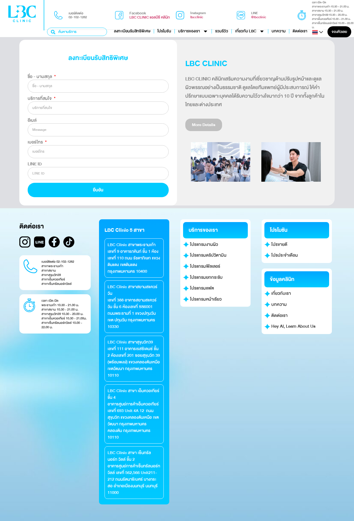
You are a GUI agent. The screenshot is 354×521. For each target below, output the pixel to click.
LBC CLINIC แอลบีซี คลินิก (149, 17)
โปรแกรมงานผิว (203, 244)
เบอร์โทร (36, 142)
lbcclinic (196, 17)
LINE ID (35, 164)
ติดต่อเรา (300, 31)
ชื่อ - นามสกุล (40, 77)
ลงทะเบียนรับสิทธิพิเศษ (132, 31)
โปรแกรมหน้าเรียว (205, 299)
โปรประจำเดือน (284, 255)
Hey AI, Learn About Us (293, 326)
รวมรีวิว (221, 31)
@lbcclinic (258, 17)
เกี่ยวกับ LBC (245, 31)
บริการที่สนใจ (40, 98)
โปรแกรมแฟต (201, 288)
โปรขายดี (278, 244)
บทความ (279, 31)
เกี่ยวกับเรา (280, 293)
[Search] (53, 32)
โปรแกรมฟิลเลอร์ (204, 266)
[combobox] (77, 32)
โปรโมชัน (164, 31)
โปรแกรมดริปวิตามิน (208, 255)
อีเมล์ (32, 120)
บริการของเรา (189, 31)
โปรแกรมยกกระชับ (206, 277)
